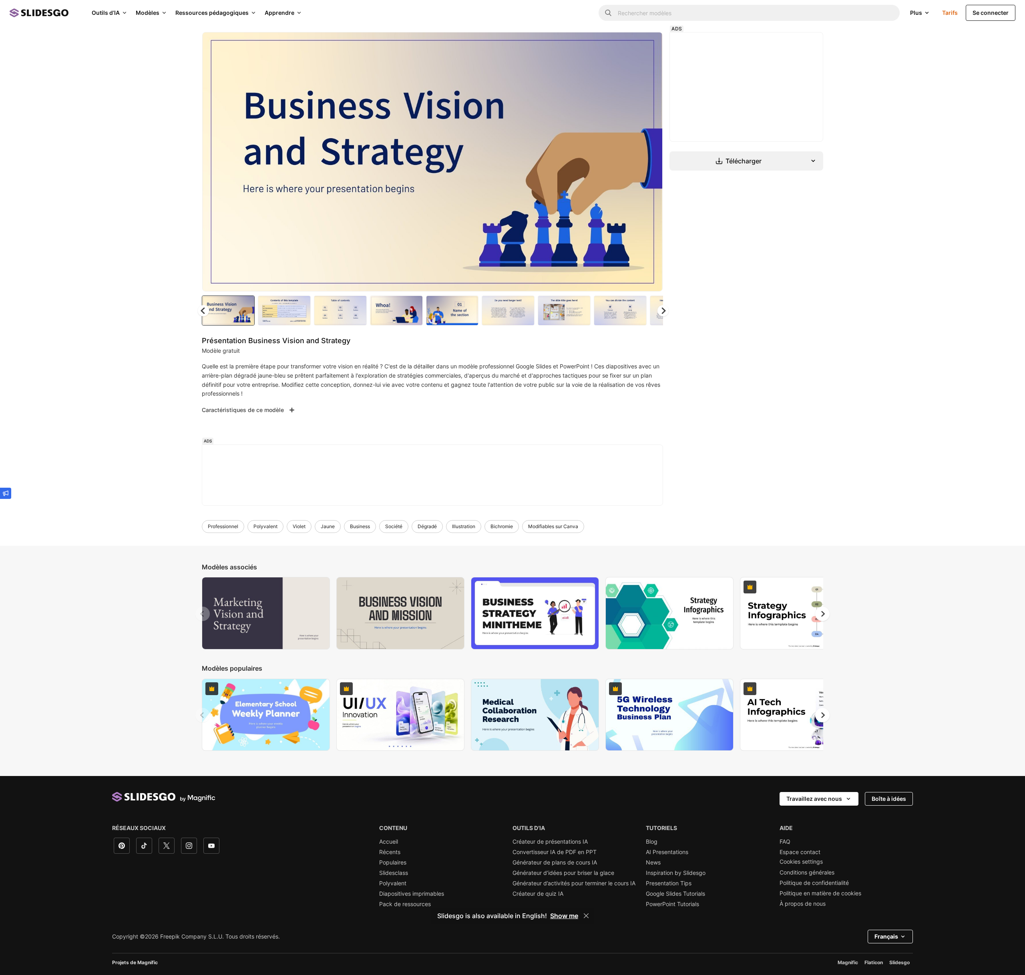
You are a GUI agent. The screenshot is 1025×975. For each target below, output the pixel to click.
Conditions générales (807, 872)
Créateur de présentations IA (550, 841)
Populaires (392, 862)
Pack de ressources (405, 904)
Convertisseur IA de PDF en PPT (554, 852)
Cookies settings (801, 861)
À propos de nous (803, 904)
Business (360, 526)
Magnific (848, 962)
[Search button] (608, 13)
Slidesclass (393, 873)
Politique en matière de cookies (820, 893)
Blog (651, 841)
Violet (299, 526)
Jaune (328, 526)
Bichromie (501, 526)
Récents (389, 852)
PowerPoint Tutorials (672, 904)
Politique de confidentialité (814, 883)
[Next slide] (650, 162)
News (653, 862)
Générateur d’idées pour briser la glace (563, 873)
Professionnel (223, 526)
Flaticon (873, 962)
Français (886, 936)
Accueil (388, 841)
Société (393, 526)
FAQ (785, 841)
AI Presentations (667, 852)
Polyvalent (265, 526)
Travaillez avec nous (814, 798)
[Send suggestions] (5, 493)
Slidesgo (899, 962)
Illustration (463, 526)
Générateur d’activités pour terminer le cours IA (573, 883)
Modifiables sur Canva (553, 526)
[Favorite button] (628, 45)
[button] (663, 310)
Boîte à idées (889, 798)
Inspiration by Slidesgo (675, 873)
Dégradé (427, 526)
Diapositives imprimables (411, 894)
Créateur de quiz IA (537, 894)
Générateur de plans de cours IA (554, 862)
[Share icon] (649, 45)
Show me (564, 915)
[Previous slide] (202, 614)
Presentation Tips (668, 883)
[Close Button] (586, 915)
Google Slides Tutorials (675, 894)
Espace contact (800, 852)
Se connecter (991, 12)
